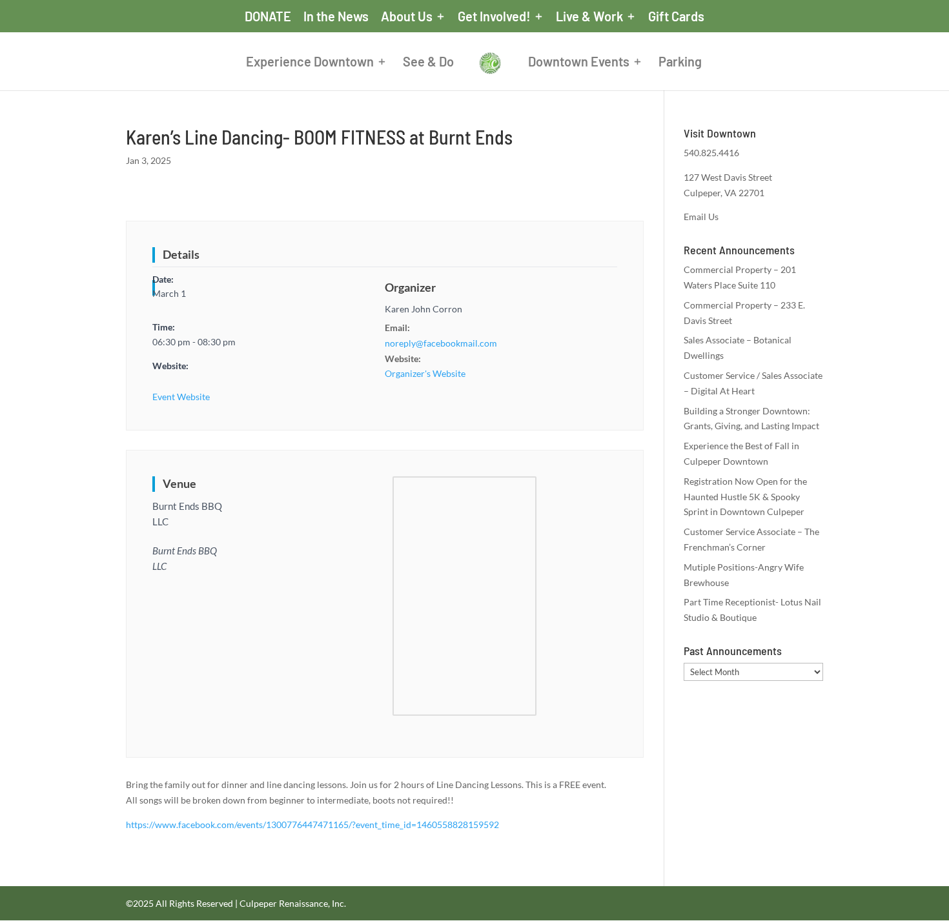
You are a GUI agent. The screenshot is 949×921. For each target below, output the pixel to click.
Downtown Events (578, 63)
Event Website (181, 396)
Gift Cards (676, 17)
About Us (407, 17)
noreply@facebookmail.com (441, 343)
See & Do (428, 63)
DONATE (268, 17)
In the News (336, 17)
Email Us (701, 216)
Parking (680, 63)
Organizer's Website (425, 373)
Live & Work (589, 17)
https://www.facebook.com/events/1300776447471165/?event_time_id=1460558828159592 (312, 824)
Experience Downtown (310, 63)
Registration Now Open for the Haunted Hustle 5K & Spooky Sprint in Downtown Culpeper (745, 497)
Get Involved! (494, 17)
